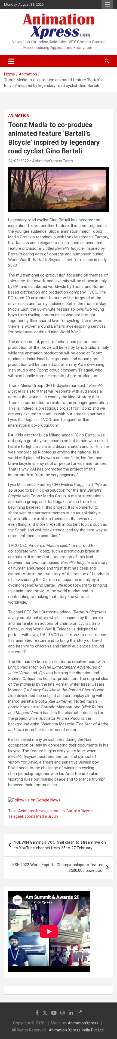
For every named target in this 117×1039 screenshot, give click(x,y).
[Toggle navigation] (11, 61)
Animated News (32, 811)
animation (56, 811)
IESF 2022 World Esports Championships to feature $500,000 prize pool (57, 867)
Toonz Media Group (41, 816)
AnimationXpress (83, 1023)
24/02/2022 (18, 161)
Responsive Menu (107, 4)
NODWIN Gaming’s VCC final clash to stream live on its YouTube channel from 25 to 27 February (60, 845)
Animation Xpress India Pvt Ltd (76, 1030)
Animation (18, 115)
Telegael (15, 816)
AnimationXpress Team (52, 161)
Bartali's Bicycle (79, 811)
